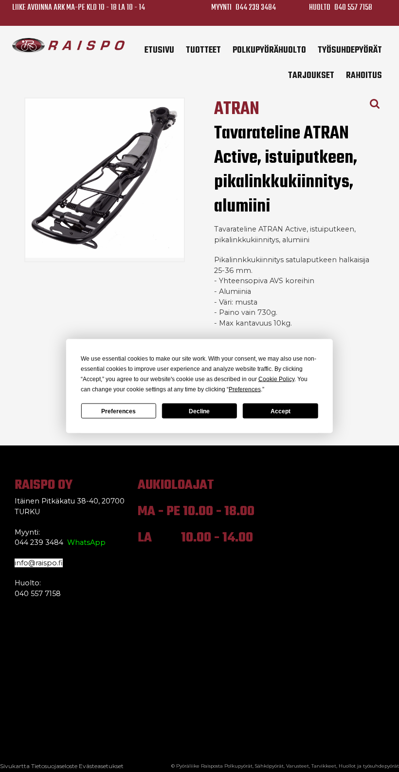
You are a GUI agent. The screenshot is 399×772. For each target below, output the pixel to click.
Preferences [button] (245, 389)
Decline (199, 410)
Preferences (118, 410)
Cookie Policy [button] (276, 379)
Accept (280, 410)
